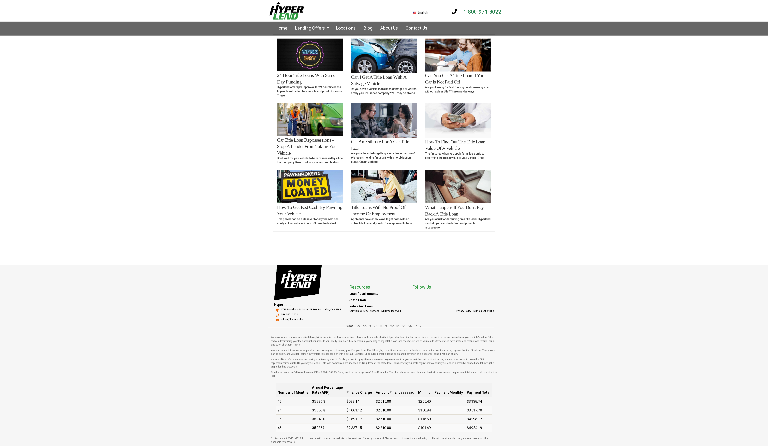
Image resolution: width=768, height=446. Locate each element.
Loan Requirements (363, 294)
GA (375, 325)
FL (370, 325)
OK (409, 325)
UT (421, 325)
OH (404, 325)
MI (386, 325)
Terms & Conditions (483, 311)
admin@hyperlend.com (293, 319)
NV (398, 325)
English (422, 12)
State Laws (357, 300)
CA (364, 325)
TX (415, 325)
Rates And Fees (361, 306)
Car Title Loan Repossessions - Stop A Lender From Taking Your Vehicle (307, 146)
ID (381, 325)
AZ (358, 325)
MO (392, 325)
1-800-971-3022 (482, 12)
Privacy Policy (463, 311)
